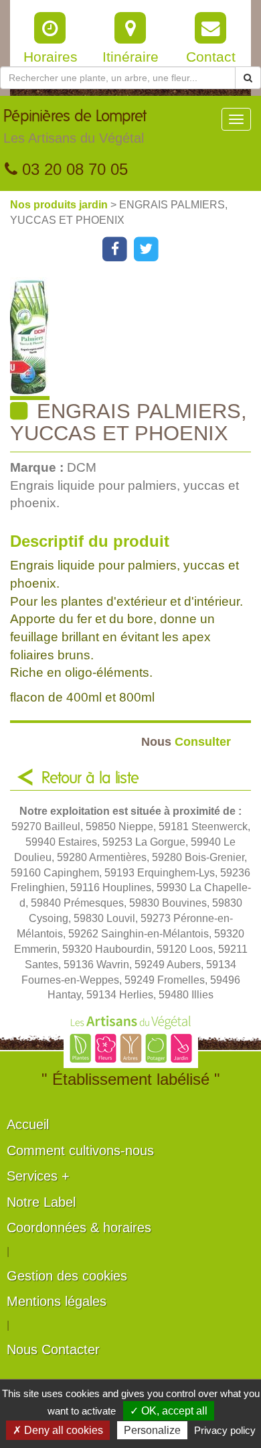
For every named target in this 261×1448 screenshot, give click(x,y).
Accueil (28, 1124)
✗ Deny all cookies (58, 1430)
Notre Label (41, 1202)
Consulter (186, 741)
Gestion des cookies (67, 1275)
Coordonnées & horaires (79, 1227)
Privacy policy (225, 1430)
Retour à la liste (90, 779)
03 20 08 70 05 (72, 169)
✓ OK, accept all (168, 1411)
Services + (38, 1176)
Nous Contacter (53, 1349)
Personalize (152, 1430)
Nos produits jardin (60, 204)
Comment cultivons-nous (80, 1150)
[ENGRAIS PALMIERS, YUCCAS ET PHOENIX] (135, 338)
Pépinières (75, 127)
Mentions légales (56, 1301)
